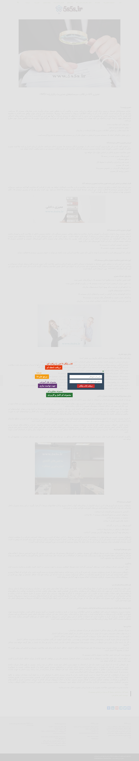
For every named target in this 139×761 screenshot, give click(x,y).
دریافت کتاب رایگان (85, 386)
